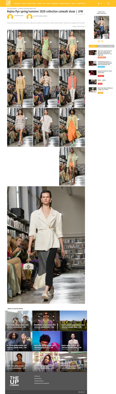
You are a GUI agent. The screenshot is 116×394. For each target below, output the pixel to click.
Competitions (81, 3)
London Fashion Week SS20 (27, 8)
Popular (93, 46)
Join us (73, 3)
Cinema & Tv (17, 3)
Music (24, 3)
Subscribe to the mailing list (41, 383)
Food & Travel (31, 3)
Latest (101, 46)
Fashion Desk (19, 15)
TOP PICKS (110, 46)
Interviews (54, 3)
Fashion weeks (12, 8)
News (48, 3)
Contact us (37, 376)
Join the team (37, 378)
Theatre (39, 3)
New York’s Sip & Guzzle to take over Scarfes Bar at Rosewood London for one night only (105, 53)
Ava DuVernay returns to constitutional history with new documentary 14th (105, 63)
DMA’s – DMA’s (102, 80)
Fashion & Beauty (64, 3)
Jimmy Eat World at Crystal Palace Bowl (105, 71)
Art (44, 3)
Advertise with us (38, 381)
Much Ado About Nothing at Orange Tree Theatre (105, 88)
